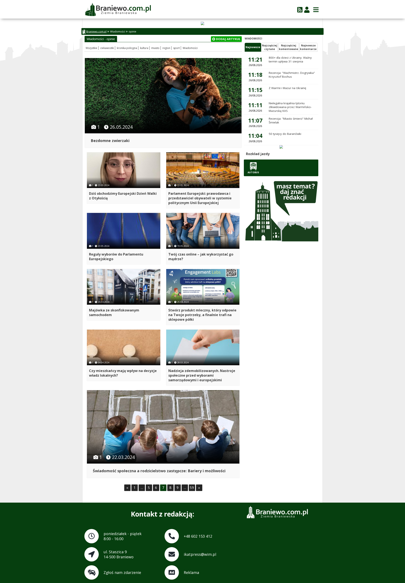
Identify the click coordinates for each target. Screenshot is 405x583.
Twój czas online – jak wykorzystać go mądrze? (200, 256)
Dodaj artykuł (227, 39)
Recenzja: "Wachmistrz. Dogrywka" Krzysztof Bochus (292, 74)
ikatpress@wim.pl (200, 554)
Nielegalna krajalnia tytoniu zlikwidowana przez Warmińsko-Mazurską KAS (290, 107)
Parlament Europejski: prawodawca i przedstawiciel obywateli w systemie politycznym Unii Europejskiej (200, 198)
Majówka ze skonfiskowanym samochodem (114, 312)
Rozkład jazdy (258, 153)
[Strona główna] (117, 9)
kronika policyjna (127, 48)
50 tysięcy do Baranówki (285, 134)
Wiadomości (117, 31)
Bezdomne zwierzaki (110, 140)
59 (192, 487)
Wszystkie (91, 48)
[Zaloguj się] (306, 9)
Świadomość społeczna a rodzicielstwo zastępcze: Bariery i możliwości (159, 470)
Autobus (253, 172)
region (166, 48)
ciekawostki (107, 48)
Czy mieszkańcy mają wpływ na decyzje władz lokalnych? (123, 373)
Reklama (191, 572)
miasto (155, 48)
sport (176, 48)
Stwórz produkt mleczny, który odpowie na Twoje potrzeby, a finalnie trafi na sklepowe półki (202, 315)
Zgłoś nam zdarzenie (122, 572)
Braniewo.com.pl (96, 31)
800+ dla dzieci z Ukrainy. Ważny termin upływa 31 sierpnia (290, 59)
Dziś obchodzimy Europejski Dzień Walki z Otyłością (123, 195)
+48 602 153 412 (198, 536)
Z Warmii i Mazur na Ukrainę (287, 88)
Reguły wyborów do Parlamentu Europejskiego (116, 256)
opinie (132, 31)
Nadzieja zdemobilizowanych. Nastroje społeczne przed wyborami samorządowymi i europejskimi (201, 375)
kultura (144, 48)
